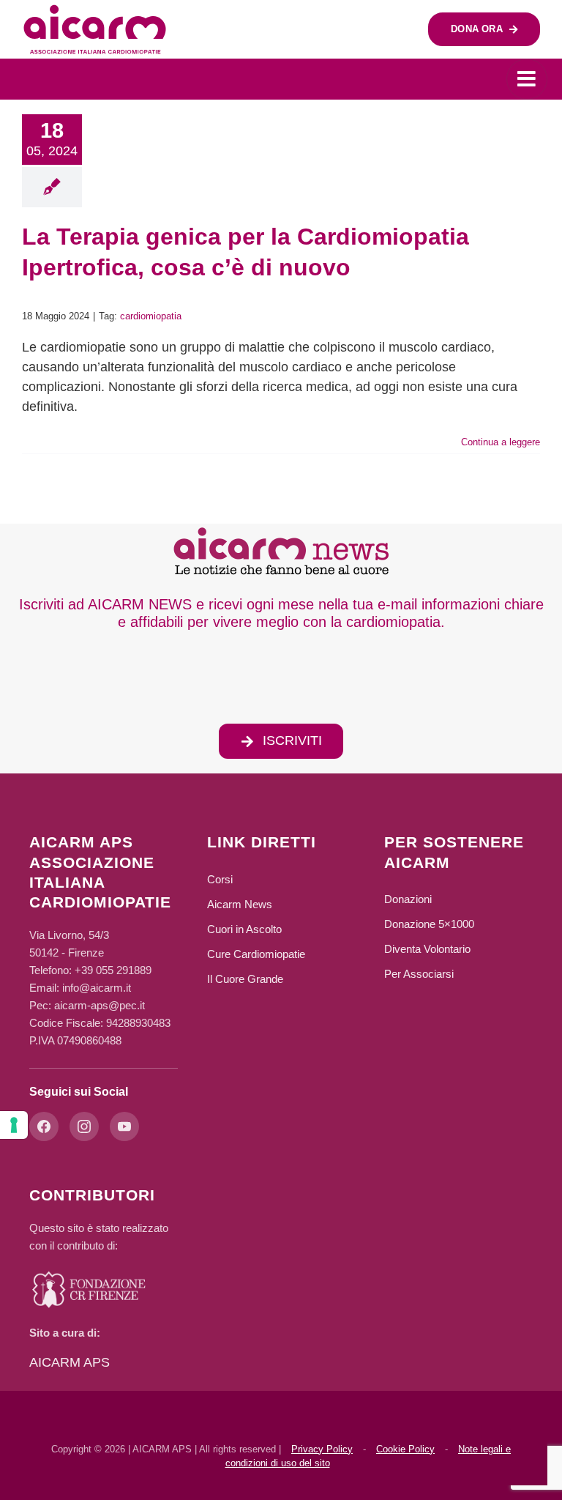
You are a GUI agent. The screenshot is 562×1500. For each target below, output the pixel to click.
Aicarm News (239, 904)
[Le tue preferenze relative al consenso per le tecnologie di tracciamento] (14, 1125)
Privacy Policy (322, 1449)
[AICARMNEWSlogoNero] (281, 530)
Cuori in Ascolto (244, 929)
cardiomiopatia (150, 316)
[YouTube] (124, 1126)
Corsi (220, 879)
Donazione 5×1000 (429, 924)
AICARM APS (69, 1362)
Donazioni (408, 899)
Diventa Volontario (427, 949)
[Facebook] (44, 1126)
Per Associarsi (419, 974)
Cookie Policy (405, 1449)
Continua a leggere (500, 442)
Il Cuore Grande (245, 979)
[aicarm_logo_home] (95, 10)
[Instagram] (84, 1126)
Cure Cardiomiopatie (256, 954)
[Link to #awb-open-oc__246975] (526, 79)
